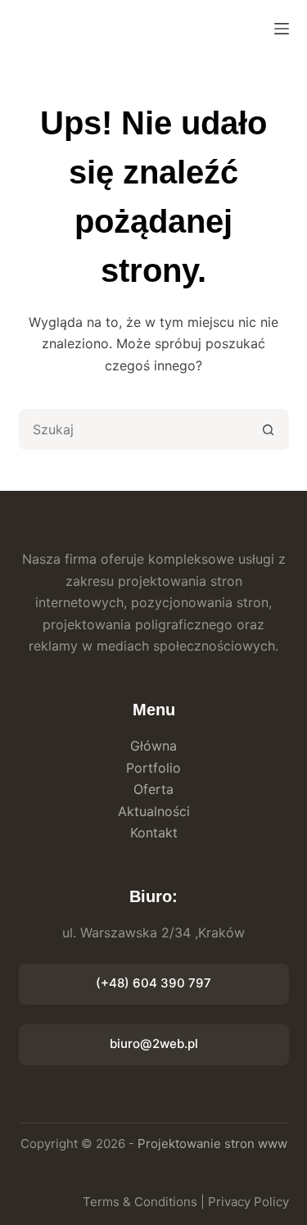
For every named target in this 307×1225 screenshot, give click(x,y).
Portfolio (153, 768)
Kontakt (154, 832)
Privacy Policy (248, 1201)
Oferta (153, 789)
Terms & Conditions (140, 1201)
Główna (153, 745)
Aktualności (154, 811)
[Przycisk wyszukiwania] (268, 429)
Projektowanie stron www (212, 1143)
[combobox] (135, 429)
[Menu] (281, 28)
